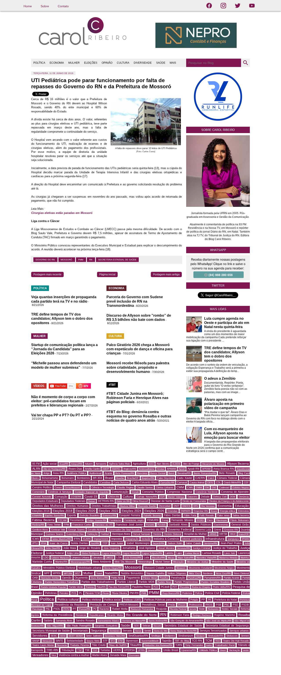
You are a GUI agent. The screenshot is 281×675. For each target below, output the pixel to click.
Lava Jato (229, 553)
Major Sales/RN (185, 557)
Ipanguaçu (233, 539)
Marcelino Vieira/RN (206, 557)
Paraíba (164, 578)
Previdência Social (153, 604)
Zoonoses (134, 655)
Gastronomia (221, 524)
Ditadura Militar (127, 506)
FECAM (62, 520)
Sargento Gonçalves (106, 625)
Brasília (120, 478)
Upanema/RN (188, 650)
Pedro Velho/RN (221, 587)
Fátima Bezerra (43, 520)
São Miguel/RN (55, 625)
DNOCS (186, 506)
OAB (35, 577)
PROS (208, 604)
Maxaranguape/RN (80, 562)
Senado (127, 630)
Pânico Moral (150, 578)
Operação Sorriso (50, 578)
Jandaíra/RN (210, 543)
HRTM (223, 534)
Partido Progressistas (186, 582)
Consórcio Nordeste (207, 492)
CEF (246, 482)
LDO (46, 557)
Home (27, 6)
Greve (217, 529)
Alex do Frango (191, 463)
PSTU (66, 609)
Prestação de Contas (103, 604)
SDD (136, 625)
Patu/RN (101, 587)
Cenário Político (42, 487)
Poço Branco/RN (170, 593)
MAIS (173, 62)
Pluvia (106, 593)
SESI (62, 636)
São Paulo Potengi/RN (79, 625)
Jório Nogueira (111, 548)
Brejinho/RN (148, 478)
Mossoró (67, 259)
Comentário (38, 492)
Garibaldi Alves (178, 524)
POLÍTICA (39, 62)
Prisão (171, 604)
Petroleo (63, 593)
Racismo (104, 609)
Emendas (173, 511)
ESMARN (37, 515)
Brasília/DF (133, 478)
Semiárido (115, 631)
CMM (180, 487)
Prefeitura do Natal (225, 599)
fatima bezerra (241, 515)
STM (120, 641)
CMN (190, 487)
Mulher (88, 573)
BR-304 (97, 478)
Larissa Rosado (212, 553)
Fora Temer (53, 524)
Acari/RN (63, 464)
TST (95, 650)
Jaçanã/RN (158, 543)
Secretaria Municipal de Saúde (51, 630)
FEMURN (153, 520)
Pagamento (133, 577)
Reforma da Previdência (57, 615)
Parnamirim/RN (212, 577)
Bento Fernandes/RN (205, 473)
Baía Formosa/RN (124, 473)
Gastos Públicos (201, 524)
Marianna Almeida (228, 557)
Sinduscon (232, 635)
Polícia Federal (231, 593)
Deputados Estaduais (45, 501)
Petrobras (51, 593)
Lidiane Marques (60, 557)
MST (77, 573)
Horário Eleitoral (172, 534)
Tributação (67, 650)
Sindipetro (169, 635)
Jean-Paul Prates (230, 543)
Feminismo (115, 520)
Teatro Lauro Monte (43, 645)
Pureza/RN (84, 609)
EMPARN (186, 511)
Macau (171, 557)
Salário (48, 620)
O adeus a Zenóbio (220, 378)
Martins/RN (61, 561)
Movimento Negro (224, 568)
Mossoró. (181, 568)
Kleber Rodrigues (90, 553)
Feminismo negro (134, 520)
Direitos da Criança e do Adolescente (229, 501)
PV (94, 609)
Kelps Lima (73, 553)
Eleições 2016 (41, 511)
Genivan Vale (58, 529)
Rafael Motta (120, 608)
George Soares (76, 529)
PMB (143, 593)
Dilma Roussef (140, 501)
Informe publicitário (192, 539)
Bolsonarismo (50, 478)
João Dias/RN (53, 548)
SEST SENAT (76, 636)
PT (74, 608)
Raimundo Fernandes (142, 609)
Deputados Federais (73, 501)
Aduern (89, 463)
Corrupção (61, 496)
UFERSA (129, 650)
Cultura (128, 496)
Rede (202, 609)
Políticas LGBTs (132, 599)
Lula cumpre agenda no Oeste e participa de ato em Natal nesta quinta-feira (226, 323)
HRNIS (213, 534)
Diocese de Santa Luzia (165, 501)
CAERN (200, 478)
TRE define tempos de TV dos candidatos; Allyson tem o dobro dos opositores (62, 318)
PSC (226, 604)
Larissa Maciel (192, 553)
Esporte (71, 515)
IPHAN (245, 539)
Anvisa (160, 469)
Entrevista (243, 511)
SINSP (35, 640)
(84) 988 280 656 (221, 275)
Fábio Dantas (172, 515)
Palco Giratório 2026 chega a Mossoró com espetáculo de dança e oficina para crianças (139, 349)
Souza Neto (92, 640)
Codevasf (224, 487)
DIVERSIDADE (143, 62)
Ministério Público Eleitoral (59, 567)
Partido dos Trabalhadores (97, 581)
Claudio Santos (145, 487)
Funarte (150, 524)
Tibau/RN (135, 645)
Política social (112, 599)
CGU (85, 487)
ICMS (35, 538)
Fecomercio (77, 520)
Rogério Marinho (224, 615)
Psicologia (37, 609)
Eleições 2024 (131, 511)
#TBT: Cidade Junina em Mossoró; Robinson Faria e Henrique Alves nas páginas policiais (137, 398)
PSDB (245, 604)
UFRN (141, 650)
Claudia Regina (125, 487)
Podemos (187, 593)
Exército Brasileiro (89, 515)
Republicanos (96, 615)
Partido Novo (164, 582)
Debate (205, 496)
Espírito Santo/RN (54, 515)
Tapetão (167, 640)
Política (47, 599)
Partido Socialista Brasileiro (215, 582)
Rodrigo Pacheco (202, 615)
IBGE (233, 534)
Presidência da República (70, 604)
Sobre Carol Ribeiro (218, 130)
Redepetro (213, 609)
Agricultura (139, 463)
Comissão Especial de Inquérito (91, 492)
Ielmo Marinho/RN (61, 539)
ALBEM (176, 464)
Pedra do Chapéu (201, 587)
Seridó (147, 630)
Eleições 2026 (154, 511)
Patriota (90, 587)
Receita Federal (178, 609)
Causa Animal (197, 482)
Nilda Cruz (194, 573)
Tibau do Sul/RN (118, 645)
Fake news (223, 515)
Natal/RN (111, 573)
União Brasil (170, 650)
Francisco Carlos (81, 524)
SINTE (59, 640)
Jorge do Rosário (89, 548)
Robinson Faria (179, 615)
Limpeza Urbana (80, 557)
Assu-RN (58, 473)
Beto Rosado (227, 473)
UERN (117, 650)
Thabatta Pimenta (79, 645)
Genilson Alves (40, 529)
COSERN (76, 496)
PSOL (56, 608)
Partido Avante (231, 577)
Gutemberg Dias (75, 534)
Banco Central (157, 473)
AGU (151, 464)
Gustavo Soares (54, 534)
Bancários (142, 473)
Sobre (45, 6)
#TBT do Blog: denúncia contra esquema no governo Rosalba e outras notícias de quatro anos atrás (138, 416)
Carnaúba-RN (167, 482)
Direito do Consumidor (194, 501)
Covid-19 (91, 496)
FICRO (200, 520)
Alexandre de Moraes (213, 464)
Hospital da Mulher (195, 534)
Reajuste (161, 608)
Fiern (210, 520)
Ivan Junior (117, 543)
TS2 (79, 650)
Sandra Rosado (85, 620)
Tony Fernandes (194, 645)
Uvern (223, 650)
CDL (218, 482)
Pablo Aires (117, 577)
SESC (54, 635)
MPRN (57, 573)
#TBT (112, 384)
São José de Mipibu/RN (218, 620)
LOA (119, 557)
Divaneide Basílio (147, 506)
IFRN (77, 538)
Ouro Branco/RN (99, 578)
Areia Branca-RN (223, 468)
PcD (155, 587)
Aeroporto (101, 463)
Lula (146, 557)
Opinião (67, 577)
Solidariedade (75, 640)
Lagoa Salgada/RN (152, 553)
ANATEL (116, 469)
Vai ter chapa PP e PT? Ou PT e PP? (61, 415)
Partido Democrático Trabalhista (61, 582)
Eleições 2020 (85, 511)
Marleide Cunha (42, 561)
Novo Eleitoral (241, 573)
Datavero (192, 496)
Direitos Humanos (77, 505)
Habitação (92, 534)
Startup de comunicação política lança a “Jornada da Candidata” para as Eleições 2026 (64, 349)
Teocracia (62, 645)
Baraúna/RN (184, 473)
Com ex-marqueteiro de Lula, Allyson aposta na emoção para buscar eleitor (227, 433)
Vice (53, 655)
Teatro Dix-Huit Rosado (236, 640)
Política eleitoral (91, 599)
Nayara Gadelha (155, 573)
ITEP (105, 543)
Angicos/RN (129, 468)
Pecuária (184, 587)
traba (209, 645)
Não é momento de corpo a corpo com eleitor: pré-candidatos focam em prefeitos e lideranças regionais (63, 401)
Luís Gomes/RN (133, 557)
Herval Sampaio (141, 534)
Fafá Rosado (207, 515)
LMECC (109, 557)
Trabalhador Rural (225, 645)
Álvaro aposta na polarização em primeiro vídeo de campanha (224, 404)
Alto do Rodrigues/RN (54, 469)
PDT (174, 587)
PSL (48, 609)
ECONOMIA (57, 62)
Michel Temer (162, 561)
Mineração (178, 562)
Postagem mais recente (47, 274)
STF (105, 640)
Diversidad (164, 506)
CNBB (199, 487)
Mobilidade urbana (89, 567)
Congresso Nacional (179, 491)
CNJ (214, 487)
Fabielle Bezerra (152, 515)
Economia (225, 505)
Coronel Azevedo (41, 496)
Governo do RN (45, 259)
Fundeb (162, 524)
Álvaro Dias (75, 468)
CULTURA (123, 62)
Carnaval (182, 482)
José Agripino (147, 548)
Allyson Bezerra (238, 463)
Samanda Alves (64, 620)
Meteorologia (145, 561)
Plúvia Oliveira (119, 593)
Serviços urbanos (239, 630)
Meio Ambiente (102, 561)
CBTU (210, 482)
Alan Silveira (163, 463)
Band (171, 473)
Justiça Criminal (201, 548)
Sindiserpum (185, 635)
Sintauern (47, 641)
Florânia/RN (38, 524)
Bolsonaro (67, 478)
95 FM (36, 463)
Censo (58, 487)
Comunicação (120, 491)
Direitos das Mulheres (47, 505)
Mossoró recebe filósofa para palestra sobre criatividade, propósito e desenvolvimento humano (137, 367)
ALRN (36, 468)
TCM (208, 640)
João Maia (69, 548)
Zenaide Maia (118, 655)
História (157, 534)
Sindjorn (200, 636)
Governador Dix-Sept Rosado (124, 529)
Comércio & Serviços (60, 492)
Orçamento (81, 577)
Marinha (245, 557)
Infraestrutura (214, 538)
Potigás (194, 599)
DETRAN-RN (106, 501)
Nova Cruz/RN (223, 573)
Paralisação (178, 577)
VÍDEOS (38, 386)
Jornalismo (128, 548)
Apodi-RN (193, 468)
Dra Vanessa (207, 506)
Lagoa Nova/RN (131, 553)
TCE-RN (197, 640)
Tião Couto (99, 645)
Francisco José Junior (129, 524)
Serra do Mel (161, 631)
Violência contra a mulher (74, 655)
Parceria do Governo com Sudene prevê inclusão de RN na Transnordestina (134, 301)
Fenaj (165, 520)
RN (91, 259)
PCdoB (165, 586)
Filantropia (221, 520)
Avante (108, 473)
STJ (113, 641)
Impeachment (101, 539)
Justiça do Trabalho (225, 548)
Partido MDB (146, 581)
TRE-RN (52, 650)
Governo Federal (179, 529)
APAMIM (171, 468)
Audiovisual (95, 473)
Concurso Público (153, 491)
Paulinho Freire (141, 586)
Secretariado (80, 630)
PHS (73, 593)
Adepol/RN (76, 464)
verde (246, 650)
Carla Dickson (121, 482)
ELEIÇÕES (90, 62)
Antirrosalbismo (146, 469)
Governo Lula (203, 529)
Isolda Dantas (79, 543)
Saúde (125, 625)
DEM (232, 496)
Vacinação (234, 650)
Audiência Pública (76, 473)
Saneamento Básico (108, 620)
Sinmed (245, 635)
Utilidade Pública (208, 650)
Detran (91, 501)
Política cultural (68, 599)
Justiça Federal (55, 553)
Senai (138, 631)
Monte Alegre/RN (113, 568)
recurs (193, 609)
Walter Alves (99, 655)
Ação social (49, 463)
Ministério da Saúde (222, 561)
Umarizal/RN (154, 650)
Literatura (97, 557)
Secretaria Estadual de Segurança (227, 625)
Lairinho (169, 553)
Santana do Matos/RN (134, 620)
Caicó (211, 478)
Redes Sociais (229, 609)
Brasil (109, 478)
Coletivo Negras (240, 487)
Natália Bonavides (132, 573)
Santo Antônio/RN (158, 620)
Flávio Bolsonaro (239, 520)
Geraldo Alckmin (96, 529)
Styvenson (132, 640)
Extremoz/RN (109, 515)
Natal (99, 573)
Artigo (46, 473)
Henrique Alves (121, 534)
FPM (66, 524)
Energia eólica (227, 511)
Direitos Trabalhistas (104, 505)
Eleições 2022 (108, 511)
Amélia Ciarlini (92, 468)
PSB (218, 604)
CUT (162, 497)
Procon (182, 605)
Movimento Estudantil (200, 568)
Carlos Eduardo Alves (145, 482)
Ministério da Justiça (197, 562)
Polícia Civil (212, 593)
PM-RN (134, 593)
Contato (63, 6)
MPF (47, 573)
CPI (103, 496)
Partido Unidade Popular (53, 587)
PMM (81, 259)
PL (80, 593)
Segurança (98, 630)
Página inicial (107, 274)
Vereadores (40, 655)
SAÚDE (160, 62)
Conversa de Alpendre (235, 491)
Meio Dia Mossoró (125, 561)
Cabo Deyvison (165, 478)
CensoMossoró (72, 487)
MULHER (74, 62)
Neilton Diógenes (177, 573)
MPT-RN (68, 573)
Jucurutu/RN (183, 548)
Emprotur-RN (201, 511)
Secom (157, 625)
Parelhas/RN (194, 578)
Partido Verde (76, 587)
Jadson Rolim (175, 543)
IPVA (43, 543)
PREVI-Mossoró (129, 604)
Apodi (182, 469)
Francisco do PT (103, 524)
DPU (195, 506)
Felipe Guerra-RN (97, 520)
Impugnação (132, 539)
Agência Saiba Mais (119, 463)
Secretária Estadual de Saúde (117, 259)
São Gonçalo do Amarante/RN (186, 620)
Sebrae (146, 625)
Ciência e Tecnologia (103, 487)
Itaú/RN (95, 543)
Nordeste (208, 573)
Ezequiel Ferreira (129, 515)
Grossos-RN (231, 529)
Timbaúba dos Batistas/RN (158, 645)
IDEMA (45, 539)
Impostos (116, 538)
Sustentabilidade (150, 640)
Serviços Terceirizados (213, 630)
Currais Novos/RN (147, 496)
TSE (87, 650)
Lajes (179, 553)
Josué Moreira (166, 548)
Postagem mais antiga (166, 274)
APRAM (206, 468)
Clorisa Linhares (164, 487)
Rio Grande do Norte (141, 615)
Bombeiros (83, 478)
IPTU (35, 543)
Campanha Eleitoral (69, 482)
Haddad (105, 534)
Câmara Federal (227, 478)
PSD (235, 604)
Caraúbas (105, 482)
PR (209, 599)
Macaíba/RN (158, 557)
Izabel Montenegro (138, 543)
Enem (214, 511)
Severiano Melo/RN (115, 636)
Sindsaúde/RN (215, 635)
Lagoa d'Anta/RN (111, 553)
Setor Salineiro (94, 635)
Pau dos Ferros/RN (118, 587)
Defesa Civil (220, 496)
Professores (195, 604)
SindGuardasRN (138, 635)
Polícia (198, 593)
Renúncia (81, 615)
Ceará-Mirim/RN (232, 482)
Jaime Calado (193, 543)
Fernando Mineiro (182, 520)
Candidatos (90, 482)
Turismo (105, 650)
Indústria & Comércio (166, 538)
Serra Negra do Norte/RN (183, 631)
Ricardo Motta (115, 615)
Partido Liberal (126, 581)
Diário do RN (123, 501)
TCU (217, 641)
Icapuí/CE (244, 534)
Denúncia (244, 496)
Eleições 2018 (62, 511)
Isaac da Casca (59, 543)
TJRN (178, 645)
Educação (242, 505)
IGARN (87, 539)
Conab (135, 492)
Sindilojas (156, 635)
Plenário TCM (92, 593)
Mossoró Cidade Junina (158, 567)
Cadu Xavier (184, 478)
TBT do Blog (182, 640)
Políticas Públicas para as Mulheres (165, 599)
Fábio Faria (190, 515)
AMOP (106, 469)
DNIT (176, 506)
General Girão (240, 524)
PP (203, 599)
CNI (207, 487)
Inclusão (146, 539)
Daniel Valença (176, 497)
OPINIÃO (107, 62)
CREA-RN (113, 496)
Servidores (39, 635)
